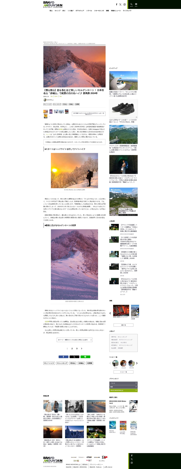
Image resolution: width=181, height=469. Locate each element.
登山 (51, 10)
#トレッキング (57, 104)
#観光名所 (114, 339)
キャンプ (57, 10)
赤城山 (61, 129)
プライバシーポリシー (96, 464)
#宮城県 (120, 348)
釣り (64, 10)
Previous (110, 313)
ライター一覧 (123, 372)
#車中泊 (113, 337)
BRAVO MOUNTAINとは (73, 464)
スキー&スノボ (99, 10)
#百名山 (65, 104)
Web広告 (68, 467)
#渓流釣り (114, 345)
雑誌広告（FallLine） (96, 467)
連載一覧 (123, 325)
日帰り (56, 96)
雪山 (60, 96)
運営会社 (85, 464)
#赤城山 (71, 104)
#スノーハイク (47, 104)
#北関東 (77, 104)
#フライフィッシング (125, 339)
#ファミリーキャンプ (125, 345)
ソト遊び (70, 10)
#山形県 (113, 348)
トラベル (89, 10)
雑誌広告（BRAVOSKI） (80, 467)
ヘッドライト (61, 149)
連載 (107, 10)
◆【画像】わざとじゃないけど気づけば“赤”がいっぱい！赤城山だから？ (89, 114)
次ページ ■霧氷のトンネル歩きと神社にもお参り (73, 340)
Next (137, 313)
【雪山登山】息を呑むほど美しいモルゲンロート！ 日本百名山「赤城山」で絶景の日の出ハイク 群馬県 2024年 (69, 43)
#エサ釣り (124, 342)
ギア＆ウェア (80, 10)
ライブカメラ (127, 10)
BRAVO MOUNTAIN (48, 42)
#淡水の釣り (115, 342)
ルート (48, 134)
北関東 (47, 321)
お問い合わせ (108, 467)
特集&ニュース (116, 10)
